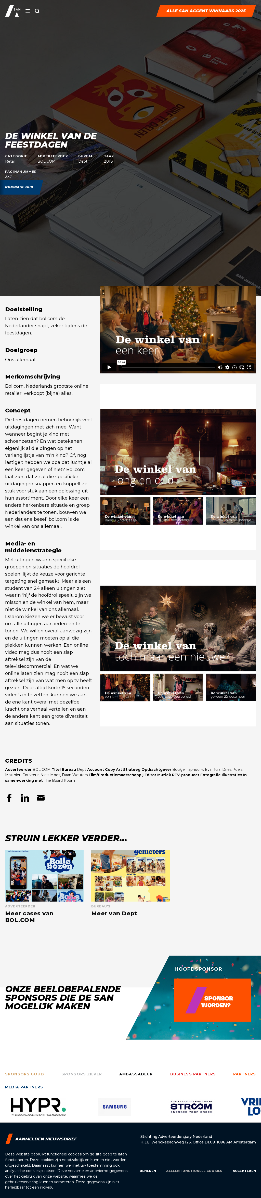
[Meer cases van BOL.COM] (44, 887)
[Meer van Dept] (130, 887)
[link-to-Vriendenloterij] (191, 1110)
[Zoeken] (37, 11)
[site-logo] (12, 11)
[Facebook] (9, 798)
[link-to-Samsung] (38, 1110)
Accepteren (244, 1171)
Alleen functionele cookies (194, 1171)
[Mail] (41, 798)
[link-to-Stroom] (114, 1110)
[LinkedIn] (25, 798)
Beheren (148, 1171)
